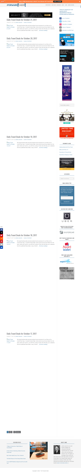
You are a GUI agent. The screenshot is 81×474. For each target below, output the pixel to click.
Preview (62, 204)
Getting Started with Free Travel (66, 147)
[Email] (1, 244)
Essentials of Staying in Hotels (65, 154)
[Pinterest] (1, 241)
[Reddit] (1, 238)
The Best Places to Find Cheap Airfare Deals (16, 458)
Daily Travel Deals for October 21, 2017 (22, 19)
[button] (40, 1)
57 (14, 432)
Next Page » (18, 432)
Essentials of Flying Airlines (65, 152)
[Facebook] (1, 229)
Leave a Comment (27, 22)
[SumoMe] (1, 247)
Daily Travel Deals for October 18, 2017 (22, 235)
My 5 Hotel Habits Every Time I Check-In (15, 455)
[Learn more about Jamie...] (62, 463)
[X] (1, 232)
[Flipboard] (1, 235)
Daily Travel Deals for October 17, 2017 (22, 333)
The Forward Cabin (16, 5)
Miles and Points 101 (63, 149)
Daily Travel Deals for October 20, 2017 (22, 38)
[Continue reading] (43, 30)
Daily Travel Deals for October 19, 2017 (22, 136)
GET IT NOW (57, 1)
